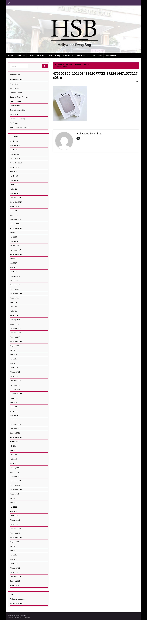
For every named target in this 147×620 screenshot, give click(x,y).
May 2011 (13, 555)
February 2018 (15, 241)
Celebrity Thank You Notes (19, 97)
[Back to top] (142, 615)
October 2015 (15, 337)
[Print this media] (137, 81)
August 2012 (14, 494)
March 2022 (14, 185)
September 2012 (16, 489)
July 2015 (13, 350)
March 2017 (14, 272)
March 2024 (14, 150)
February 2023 (15, 180)
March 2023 (14, 176)
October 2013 (15, 433)
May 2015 (13, 359)
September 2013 (16, 437)
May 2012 (13, 507)
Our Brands (14, 123)
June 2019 (13, 211)
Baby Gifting (54, 55)
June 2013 (13, 450)
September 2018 (16, 228)
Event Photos (15, 106)
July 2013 (13, 446)
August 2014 (14, 398)
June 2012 (13, 503)
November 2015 (15, 333)
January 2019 (14, 215)
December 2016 (15, 285)
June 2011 (13, 550)
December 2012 (15, 476)
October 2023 (15, 158)
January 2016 (14, 324)
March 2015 (14, 368)
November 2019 (15, 198)
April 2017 (13, 267)
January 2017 (14, 280)
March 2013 (14, 463)
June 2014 (13, 402)
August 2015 (14, 346)
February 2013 (15, 468)
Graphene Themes (24, 617)
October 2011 (15, 533)
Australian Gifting (16, 79)
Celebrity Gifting (16, 93)
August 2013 (14, 442)
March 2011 (14, 564)
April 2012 (13, 511)
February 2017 (15, 276)
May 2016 (13, 307)
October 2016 (15, 289)
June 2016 (13, 302)
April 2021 (13, 189)
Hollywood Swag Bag (17, 119)
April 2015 (13, 363)
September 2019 (16, 202)
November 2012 (15, 481)
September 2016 (16, 293)
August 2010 (14, 585)
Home (10, 55)
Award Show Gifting (36, 55)
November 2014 (15, 385)
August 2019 (14, 206)
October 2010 (15, 581)
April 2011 (13, 559)
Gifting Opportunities (17, 110)
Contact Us (68, 55)
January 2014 (14, 420)
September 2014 (16, 394)
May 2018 (13, 237)
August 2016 (14, 298)
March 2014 (14, 411)
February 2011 (15, 568)
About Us (21, 55)
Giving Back (14, 114)
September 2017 (16, 254)
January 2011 (14, 572)
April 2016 (13, 311)
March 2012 (14, 516)
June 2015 (13, 354)
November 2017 (15, 250)
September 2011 (16, 537)
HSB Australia (82, 55)
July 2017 (13, 259)
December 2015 (15, 328)
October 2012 (15, 485)
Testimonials (110, 55)
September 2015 (16, 341)
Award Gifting (15, 84)
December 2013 (15, 424)
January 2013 (14, 472)
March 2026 (14, 141)
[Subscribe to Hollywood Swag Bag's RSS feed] (9, 2)
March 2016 (14, 315)
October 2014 (15, 389)
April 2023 (13, 172)
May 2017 (13, 263)
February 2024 (15, 154)
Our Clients (97, 55)
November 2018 (15, 219)
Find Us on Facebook (17, 599)
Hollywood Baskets (17, 603)
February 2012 (15, 520)
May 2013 (13, 455)
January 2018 (14, 246)
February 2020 (15, 193)
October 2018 (15, 224)
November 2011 (15, 529)
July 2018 (13, 232)
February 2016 (15, 320)
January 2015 (14, 376)
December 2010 (15, 577)
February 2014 (15, 415)
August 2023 (14, 167)
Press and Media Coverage (19, 127)
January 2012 (14, 524)
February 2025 (15, 145)
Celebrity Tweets (16, 101)
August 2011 (14, 542)
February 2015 (15, 372)
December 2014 (15, 381)
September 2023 (16, 163)
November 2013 (15, 428)
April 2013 (13, 459)
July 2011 (13, 546)
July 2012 (13, 498)
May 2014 (13, 407)
